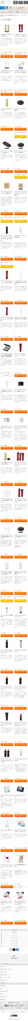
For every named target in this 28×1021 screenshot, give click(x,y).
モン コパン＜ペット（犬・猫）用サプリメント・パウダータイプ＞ (7, 902)
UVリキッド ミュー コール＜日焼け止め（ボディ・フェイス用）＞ (20, 573)
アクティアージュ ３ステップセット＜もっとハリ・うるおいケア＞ (20, 464)
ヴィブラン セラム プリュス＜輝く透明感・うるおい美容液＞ (21, 319)
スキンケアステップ (14, 937)
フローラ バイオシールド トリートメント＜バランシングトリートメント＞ (20, 688)
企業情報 (3, 985)
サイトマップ (4, 993)
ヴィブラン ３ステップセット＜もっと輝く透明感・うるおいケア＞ (7, 500)
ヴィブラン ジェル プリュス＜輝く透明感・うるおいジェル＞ (7, 391)
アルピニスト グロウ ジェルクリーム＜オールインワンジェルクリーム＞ (21, 428)
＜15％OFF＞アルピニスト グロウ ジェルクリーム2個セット (21, 72)
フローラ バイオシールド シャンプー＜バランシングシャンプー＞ (7, 688)
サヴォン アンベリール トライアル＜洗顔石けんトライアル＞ (21, 536)
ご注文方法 (4, 966)
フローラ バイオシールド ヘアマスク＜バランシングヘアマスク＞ (7, 724)
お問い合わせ (4, 980)
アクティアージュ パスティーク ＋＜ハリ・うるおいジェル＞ (20, 355)
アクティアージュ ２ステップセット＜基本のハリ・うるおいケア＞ (21, 500)
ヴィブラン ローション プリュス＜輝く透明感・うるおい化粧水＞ (21, 282)
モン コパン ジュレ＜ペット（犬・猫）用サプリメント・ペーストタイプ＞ (20, 902)
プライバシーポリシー (6, 988)
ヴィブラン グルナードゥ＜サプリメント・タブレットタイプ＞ (7, 866)
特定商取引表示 (5, 991)
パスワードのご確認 (6, 977)
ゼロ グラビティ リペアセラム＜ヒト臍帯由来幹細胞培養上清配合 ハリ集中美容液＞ (7, 355)
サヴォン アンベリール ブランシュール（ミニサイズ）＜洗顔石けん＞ (21, 193)
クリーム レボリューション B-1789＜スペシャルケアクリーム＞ (7, 428)
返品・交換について (6, 974)
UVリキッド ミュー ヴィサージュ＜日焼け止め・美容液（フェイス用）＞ (6, 573)
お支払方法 (4, 971)
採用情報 (3, 999)
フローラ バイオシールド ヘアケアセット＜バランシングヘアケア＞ (7, 760)
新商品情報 (14, 932)
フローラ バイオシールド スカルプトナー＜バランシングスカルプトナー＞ (21, 724)
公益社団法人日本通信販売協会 (19, 1011)
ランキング (14, 934)
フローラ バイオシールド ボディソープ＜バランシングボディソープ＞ (7, 651)
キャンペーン (24, 10)
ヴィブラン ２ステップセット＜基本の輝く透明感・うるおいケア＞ (7, 536)
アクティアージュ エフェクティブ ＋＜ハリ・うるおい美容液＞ (7, 319)
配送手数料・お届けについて (8, 969)
